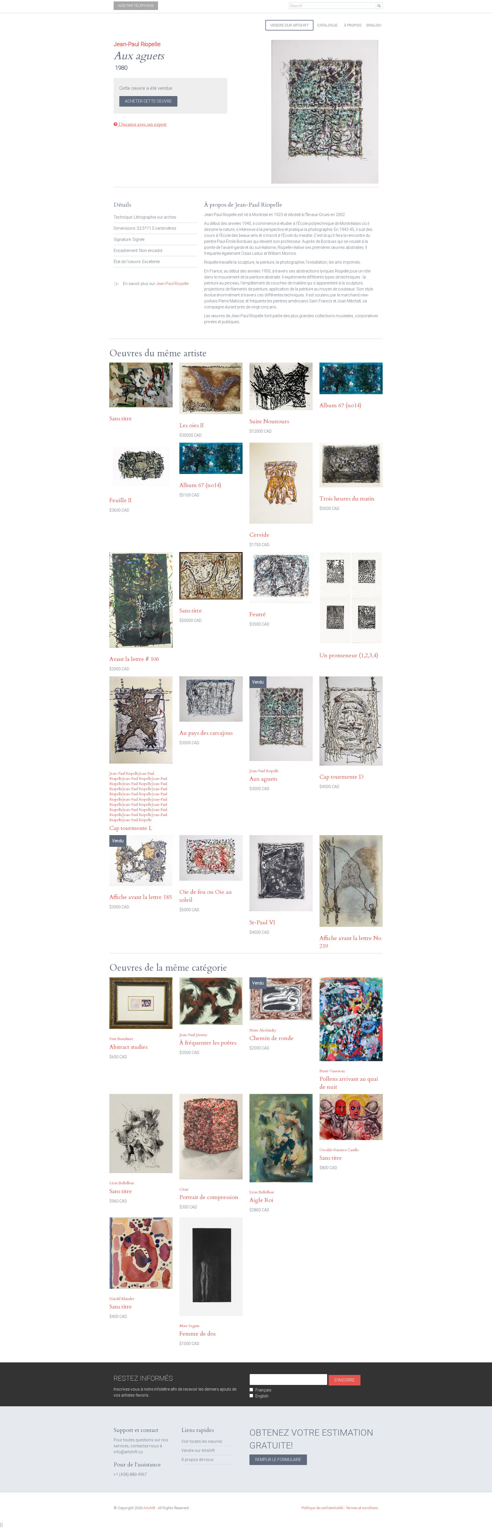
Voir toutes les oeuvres (201, 1441)
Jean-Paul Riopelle (172, 283)
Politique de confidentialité (322, 1508)
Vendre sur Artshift (198, 1450)
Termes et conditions (362, 1508)
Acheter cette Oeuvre (148, 101)
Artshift (123, 22)
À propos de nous (197, 1459)
